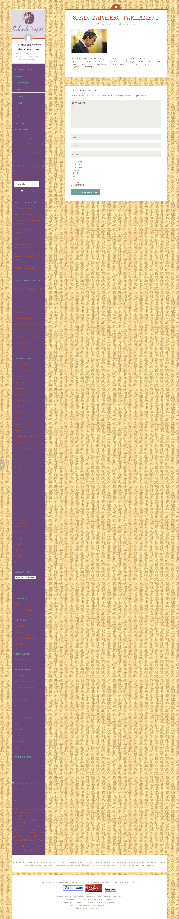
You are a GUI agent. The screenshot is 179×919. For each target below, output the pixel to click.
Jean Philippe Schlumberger (24, 442)
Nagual (29, 836)
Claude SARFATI (129, 24)
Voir (15, 556)
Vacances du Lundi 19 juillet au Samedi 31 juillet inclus (27, 256)
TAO (39, 843)
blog (85, 908)
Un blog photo (19, 741)
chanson (27, 812)
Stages (16, 538)
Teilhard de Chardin (21, 550)
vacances (32, 847)
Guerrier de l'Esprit (23, 823)
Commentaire (77, 104)
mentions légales (102, 900)
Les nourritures (20, 466)
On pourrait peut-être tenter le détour (28, 325)
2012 (27, 806)
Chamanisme (19, 400)
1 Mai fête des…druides (22, 343)
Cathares (17, 394)
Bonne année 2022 (33, 238)
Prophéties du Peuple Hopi (24, 520)
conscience (23, 819)
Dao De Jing (18, 632)
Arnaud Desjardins (21, 376)
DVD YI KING (18, 418)
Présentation (19, 514)
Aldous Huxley (19, 364)
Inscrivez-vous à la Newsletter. (25, 660)
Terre (14, 847)
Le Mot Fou (18, 705)
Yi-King (20, 96)
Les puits (17, 472)
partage (27, 839)
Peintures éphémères (22, 711)
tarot (43, 843)
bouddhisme (26, 809)
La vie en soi (18, 693)
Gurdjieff (17, 430)
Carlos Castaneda (20, 388)
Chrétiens (18, 406)
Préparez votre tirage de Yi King (25, 638)
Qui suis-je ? (23, 83)
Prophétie (15, 843)
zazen (36, 850)
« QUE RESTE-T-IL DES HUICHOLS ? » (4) (28, 331)
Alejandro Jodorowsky (22, 370)
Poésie (16, 502)
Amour (33, 806)
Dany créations (19, 675)
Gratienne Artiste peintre (23, 681)
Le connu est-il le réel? (32, 208)
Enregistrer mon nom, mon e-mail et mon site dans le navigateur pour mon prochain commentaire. (78, 173)
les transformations (23, 833)
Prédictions (18, 508)
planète (34, 840)
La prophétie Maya (21, 460)
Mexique (17, 478)
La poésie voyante (23, 829)
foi (41, 820)
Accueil (18, 76)
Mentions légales (128, 883)
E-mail (76, 146)
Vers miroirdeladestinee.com (22, 766)
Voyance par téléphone (23, 610)
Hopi (13, 826)
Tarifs (17, 110)
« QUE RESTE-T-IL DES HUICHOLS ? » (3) (28, 337)
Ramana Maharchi (21, 526)
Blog (16, 116)
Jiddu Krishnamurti (21, 448)
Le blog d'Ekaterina (21, 699)
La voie (32, 829)
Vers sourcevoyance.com (21, 763)
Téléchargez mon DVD (22, 644)
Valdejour (18, 747)
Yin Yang (29, 850)
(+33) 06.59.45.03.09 (23, 69)
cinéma (42, 813)
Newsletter (18, 484)
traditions (22, 846)
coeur (21, 816)
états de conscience (21, 424)
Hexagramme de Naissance (24, 436)
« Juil (13, 177)
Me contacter (21, 130)
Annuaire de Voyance (19, 789)
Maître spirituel (37, 832)
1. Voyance (20, 805)
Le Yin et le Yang (20, 313)
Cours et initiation (20, 626)
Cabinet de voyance (21, 604)
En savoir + (19, 123)
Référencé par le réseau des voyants (99, 883)
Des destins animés (21, 412)
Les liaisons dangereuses (23, 319)
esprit (36, 819)
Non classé (18, 490)
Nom (75, 137)
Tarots (21, 103)
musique (22, 836)
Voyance (18, 89)
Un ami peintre (19, 735)
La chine (17, 454)
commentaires (96, 908)
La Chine (33, 826)
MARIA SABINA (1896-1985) (31, 214)
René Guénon (19, 532)
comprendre (32, 816)
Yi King (16, 562)
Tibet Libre (18, 729)
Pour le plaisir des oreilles (23, 717)
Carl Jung (17, 382)
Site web (76, 154)
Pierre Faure (19, 496)
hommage (39, 823)
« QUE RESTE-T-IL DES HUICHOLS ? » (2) (28, 349)
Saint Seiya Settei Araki (22, 723)
